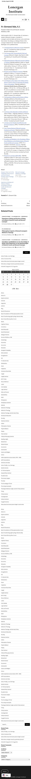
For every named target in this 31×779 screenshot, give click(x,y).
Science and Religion (5, 452)
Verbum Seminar (5, 499)
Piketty (2, 431)
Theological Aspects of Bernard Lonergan (14, 47)
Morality (3, 418)
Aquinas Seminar (5, 298)
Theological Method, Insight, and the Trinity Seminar (12, 488)
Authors (3, 306)
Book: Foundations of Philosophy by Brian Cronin (12, 313)
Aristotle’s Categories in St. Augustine (9, 266)
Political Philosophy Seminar (7, 436)
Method (3, 405)
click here (18, 144)
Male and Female (5, 392)
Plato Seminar (4, 434)
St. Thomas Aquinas (5, 470)
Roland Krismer (4, 444)
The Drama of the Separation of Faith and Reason (16, 111)
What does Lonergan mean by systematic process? (12, 264)
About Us (3, 295)
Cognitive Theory (6, 216)
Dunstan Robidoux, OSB (6, 337)
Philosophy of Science (6, 426)
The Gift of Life (4, 475)
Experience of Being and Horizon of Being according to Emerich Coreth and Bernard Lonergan (7, 185)
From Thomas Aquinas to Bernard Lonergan (14, 128)
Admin (5, 771)
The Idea (3, 481)
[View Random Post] (22, 19)
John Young (3, 379)
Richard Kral (3, 441)
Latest (2, 384)
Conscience (3, 327)
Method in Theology (5, 407)
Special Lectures (4, 468)
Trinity (2, 491)
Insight (2, 374)
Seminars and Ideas (5, 462)
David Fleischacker (5, 332)
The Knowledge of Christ (6, 483)
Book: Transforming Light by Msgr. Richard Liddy (12, 316)
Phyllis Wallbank (4, 428)
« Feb (13, 288)
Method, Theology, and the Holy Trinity (10, 413)
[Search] (28, 19)
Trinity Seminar (4, 494)
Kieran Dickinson (5, 381)
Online (2, 423)
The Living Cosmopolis (6, 486)
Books (2, 321)
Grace (2, 366)
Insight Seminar (4, 376)
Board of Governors (5, 311)
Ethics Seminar (4, 353)
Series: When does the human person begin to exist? (13, 261)
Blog (2, 308)
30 (7, 284)
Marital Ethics (4, 394)
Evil (2, 358)
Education (3, 347)
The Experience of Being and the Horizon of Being (16, 97)
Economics (3, 342)
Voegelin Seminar (5, 502)
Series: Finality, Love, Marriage (8, 256)
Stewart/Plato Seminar (6, 473)
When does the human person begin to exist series (12, 504)
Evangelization (4, 355)
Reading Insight (4, 439)
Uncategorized (4, 496)
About (2, 293)
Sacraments (3, 447)
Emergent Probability (6, 350)
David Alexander (4, 329)
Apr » (17, 288)
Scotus (2, 454)
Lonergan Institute (15, 9)
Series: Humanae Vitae (6, 258)
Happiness (3, 368)
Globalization (4, 363)
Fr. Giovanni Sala (11, 195)
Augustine (3, 303)
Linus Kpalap (4, 387)
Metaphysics (24, 216)
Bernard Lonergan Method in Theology (13, 71)
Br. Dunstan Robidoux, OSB (8, 224)
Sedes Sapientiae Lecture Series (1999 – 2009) (11, 457)
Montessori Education (6, 415)
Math (2, 397)
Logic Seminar (4, 389)
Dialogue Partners (5, 334)
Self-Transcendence (5, 460)
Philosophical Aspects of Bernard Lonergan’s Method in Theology (14, 231)
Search (26, 252)
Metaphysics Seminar (6, 402)
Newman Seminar (5, 421)
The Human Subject (5, 478)
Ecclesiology (3, 340)
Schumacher (4, 449)
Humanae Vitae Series (6, 371)
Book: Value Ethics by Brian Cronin (8, 319)
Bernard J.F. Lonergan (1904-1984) (12, 155)
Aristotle (3, 300)
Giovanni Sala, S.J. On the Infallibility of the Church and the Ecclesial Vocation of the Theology (7, 174)
